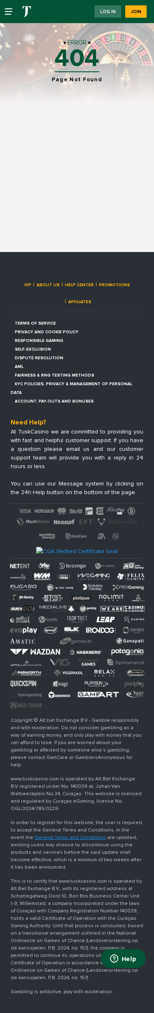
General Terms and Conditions (70, 837)
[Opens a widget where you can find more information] (123, 959)
